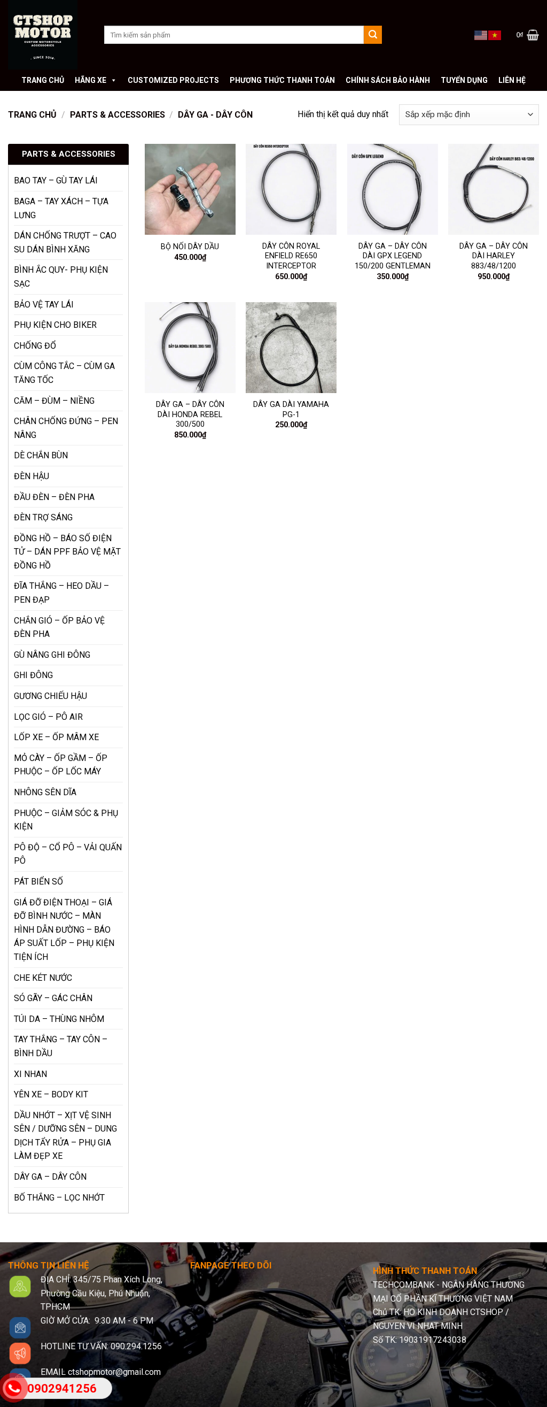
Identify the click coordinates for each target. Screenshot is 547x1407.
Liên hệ (512, 80)
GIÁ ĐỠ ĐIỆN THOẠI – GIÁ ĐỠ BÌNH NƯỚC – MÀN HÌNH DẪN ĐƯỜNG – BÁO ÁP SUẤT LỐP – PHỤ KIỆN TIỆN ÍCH (64, 929)
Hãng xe (90, 80)
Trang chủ (42, 80)
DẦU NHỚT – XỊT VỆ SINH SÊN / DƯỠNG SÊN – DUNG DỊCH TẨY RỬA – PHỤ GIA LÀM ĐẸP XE (65, 1136)
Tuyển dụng (464, 80)
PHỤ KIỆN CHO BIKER (55, 325)
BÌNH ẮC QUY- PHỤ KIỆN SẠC (61, 277)
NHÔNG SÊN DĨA (45, 792)
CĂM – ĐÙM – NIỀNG (54, 401)
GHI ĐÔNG (33, 675)
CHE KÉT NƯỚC (43, 978)
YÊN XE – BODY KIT (51, 1094)
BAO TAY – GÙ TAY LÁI (56, 180)
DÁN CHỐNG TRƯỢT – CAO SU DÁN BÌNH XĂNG (65, 242)
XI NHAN (30, 1074)
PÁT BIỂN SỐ (38, 882)
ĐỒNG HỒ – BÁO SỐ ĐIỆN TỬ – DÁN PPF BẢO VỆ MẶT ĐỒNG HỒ (67, 552)
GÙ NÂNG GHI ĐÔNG (52, 655)
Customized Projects (173, 80)
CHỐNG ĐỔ (35, 346)
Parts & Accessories (117, 115)
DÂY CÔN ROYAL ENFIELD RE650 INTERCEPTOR (291, 256)
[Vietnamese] (495, 34)
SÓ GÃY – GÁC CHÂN (53, 998)
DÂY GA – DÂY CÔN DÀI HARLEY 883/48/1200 (493, 256)
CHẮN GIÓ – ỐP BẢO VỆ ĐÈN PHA (59, 628)
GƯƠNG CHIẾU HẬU (50, 696)
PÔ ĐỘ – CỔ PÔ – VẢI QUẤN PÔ (68, 854)
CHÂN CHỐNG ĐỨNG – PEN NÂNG (66, 428)
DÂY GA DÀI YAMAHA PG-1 (291, 409)
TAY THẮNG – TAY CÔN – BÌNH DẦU (60, 1046)
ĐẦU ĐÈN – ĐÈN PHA (54, 497)
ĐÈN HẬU (31, 476)
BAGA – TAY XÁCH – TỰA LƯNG (61, 208)
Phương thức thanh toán (282, 80)
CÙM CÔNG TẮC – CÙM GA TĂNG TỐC (64, 373)
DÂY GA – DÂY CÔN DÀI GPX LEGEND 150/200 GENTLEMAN (393, 256)
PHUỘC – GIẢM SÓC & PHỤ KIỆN (66, 820)
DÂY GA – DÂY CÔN (50, 1177)
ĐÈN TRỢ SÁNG (43, 517)
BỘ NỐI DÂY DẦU (190, 246)
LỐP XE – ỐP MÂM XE (56, 737)
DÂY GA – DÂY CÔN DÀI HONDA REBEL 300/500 (190, 414)
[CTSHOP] (48, 35)
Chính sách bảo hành (388, 80)
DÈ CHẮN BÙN (41, 455)
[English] (481, 34)
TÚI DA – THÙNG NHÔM (59, 1019)
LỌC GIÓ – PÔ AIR (48, 717)
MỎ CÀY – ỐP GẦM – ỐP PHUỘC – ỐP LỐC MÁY (60, 765)
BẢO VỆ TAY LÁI (44, 304)
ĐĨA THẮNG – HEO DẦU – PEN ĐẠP (61, 593)
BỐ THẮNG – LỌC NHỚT (59, 1198)
